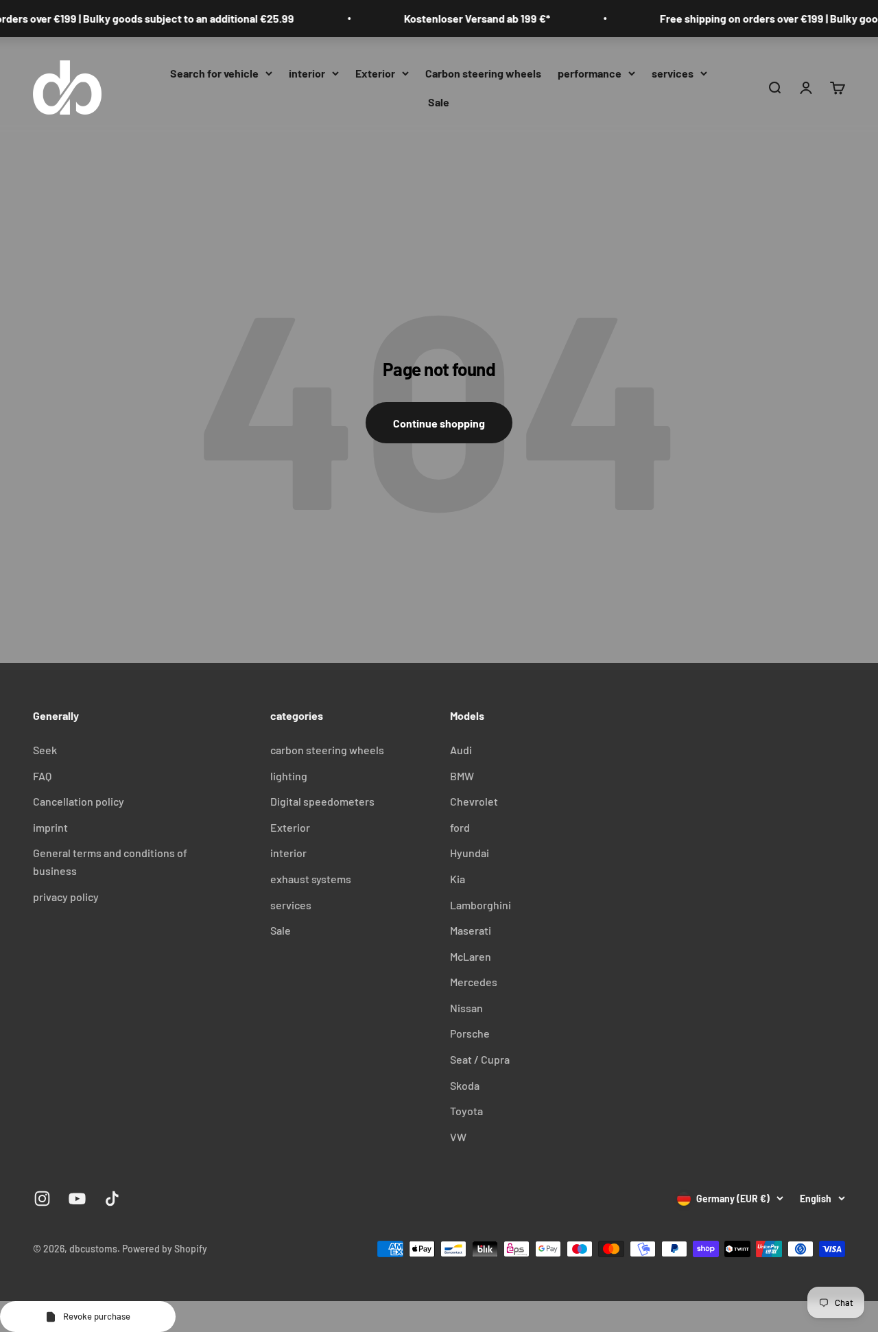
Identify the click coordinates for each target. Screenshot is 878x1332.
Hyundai (469, 852)
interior (307, 73)
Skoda (464, 1085)
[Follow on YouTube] (77, 1198)
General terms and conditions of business (110, 861)
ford (460, 827)
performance (589, 73)
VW (458, 1136)
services (672, 73)
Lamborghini (480, 904)
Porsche (470, 1033)
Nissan (466, 1007)
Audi (461, 749)
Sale (438, 101)
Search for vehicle (214, 73)
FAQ (42, 775)
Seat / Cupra (480, 1059)
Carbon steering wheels (483, 73)
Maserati (470, 930)
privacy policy (66, 896)
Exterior (375, 73)
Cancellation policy (78, 801)
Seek (45, 749)
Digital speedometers (322, 801)
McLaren (470, 956)
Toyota (466, 1110)
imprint (50, 827)
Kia (457, 878)
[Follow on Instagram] (42, 1198)
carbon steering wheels (327, 749)
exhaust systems (310, 878)
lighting (288, 775)
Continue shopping (439, 423)
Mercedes (473, 981)
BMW (462, 775)
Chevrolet (474, 801)
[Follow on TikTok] (112, 1198)
